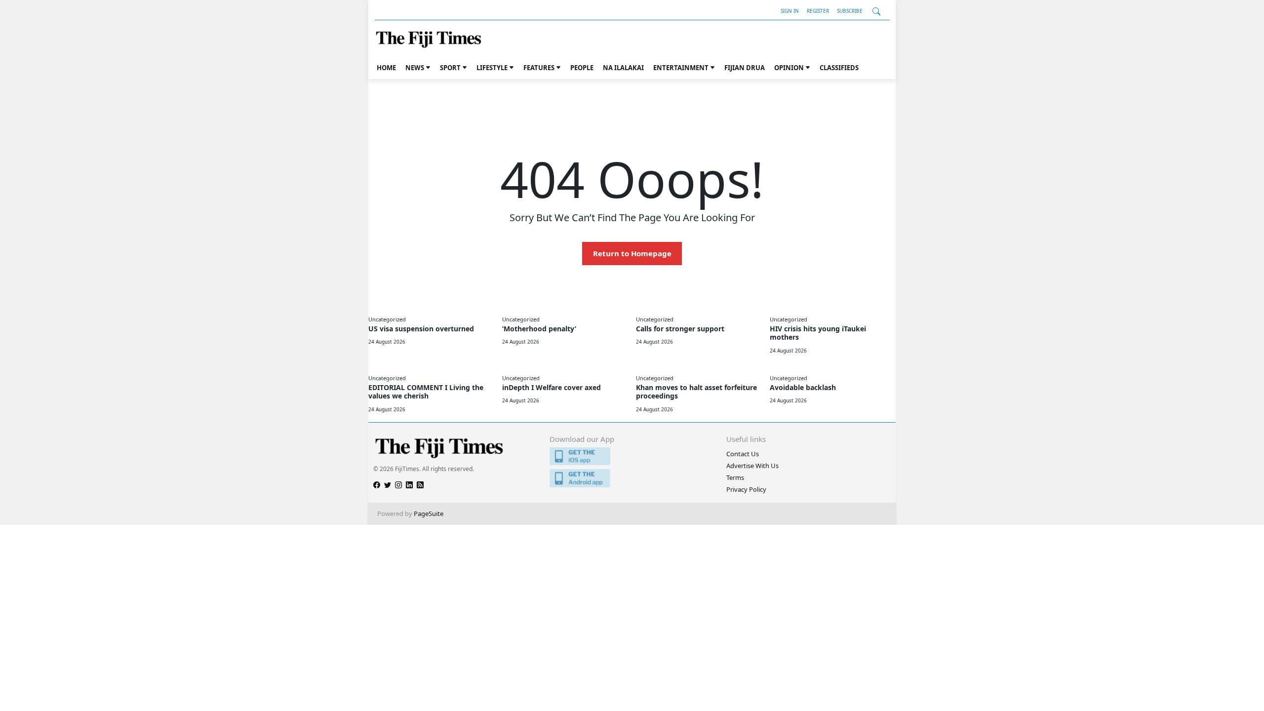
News (414, 67)
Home (386, 67)
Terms (735, 477)
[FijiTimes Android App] (632, 478)
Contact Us (742, 453)
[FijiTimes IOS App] (632, 456)
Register (818, 10)
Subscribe (850, 10)
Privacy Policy (746, 489)
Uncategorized (387, 319)
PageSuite (428, 513)
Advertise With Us (752, 465)
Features (538, 67)
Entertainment (681, 67)
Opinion (789, 67)
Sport (450, 67)
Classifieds (839, 67)
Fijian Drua (744, 67)
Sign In (790, 10)
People (581, 67)
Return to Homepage (632, 253)
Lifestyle (492, 67)
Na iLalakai (623, 67)
